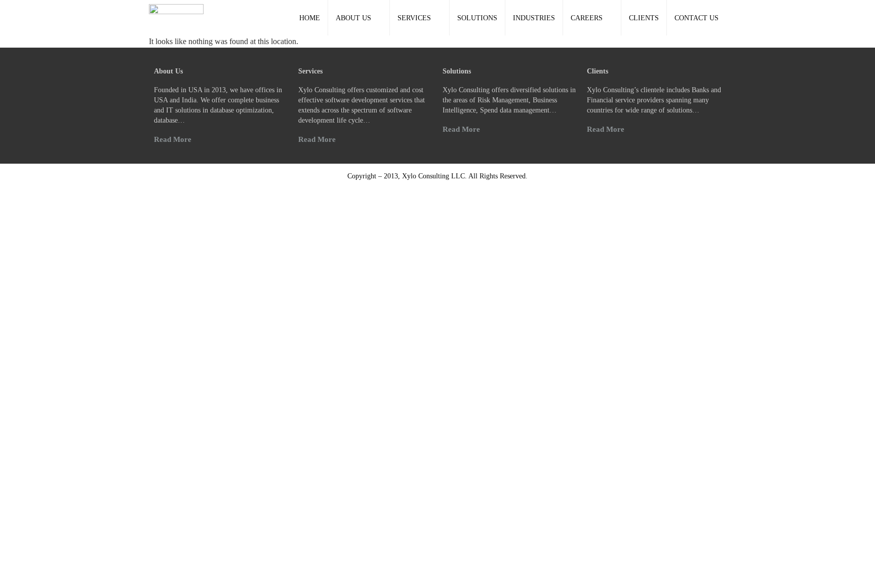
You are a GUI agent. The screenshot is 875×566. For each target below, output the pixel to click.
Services (414, 18)
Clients (644, 18)
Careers (587, 18)
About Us (353, 18)
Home (309, 18)
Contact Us (696, 18)
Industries (534, 18)
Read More (172, 139)
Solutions (477, 18)
